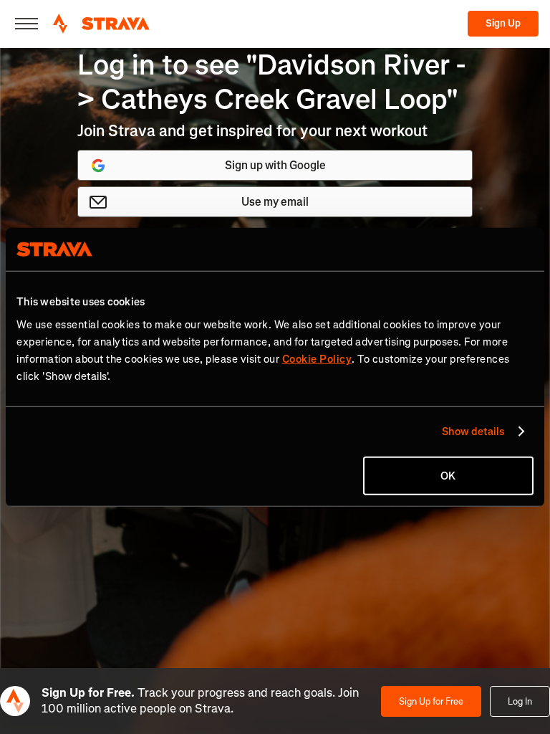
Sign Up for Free (431, 701)
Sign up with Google (275, 165)
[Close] (26, 23)
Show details (473, 431)
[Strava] (101, 23)
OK (447, 475)
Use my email (275, 201)
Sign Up (503, 23)
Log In (520, 701)
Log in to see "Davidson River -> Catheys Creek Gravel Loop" (271, 82)
